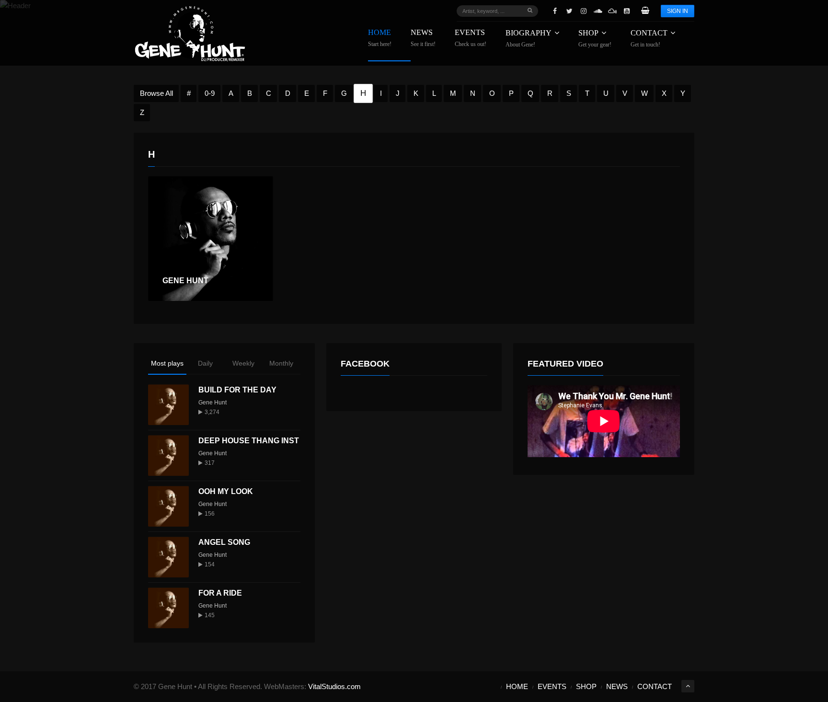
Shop (594, 38)
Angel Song (224, 542)
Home (379, 38)
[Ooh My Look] (168, 506)
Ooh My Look (225, 491)
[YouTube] (627, 11)
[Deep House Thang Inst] (168, 455)
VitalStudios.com (334, 686)
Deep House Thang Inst (248, 441)
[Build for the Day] (168, 404)
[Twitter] (569, 11)
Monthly (281, 363)
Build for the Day (237, 390)
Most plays (167, 363)
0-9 (210, 93)
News (423, 38)
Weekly (243, 363)
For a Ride (220, 593)
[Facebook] (555, 11)
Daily (205, 363)
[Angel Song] (168, 557)
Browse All (156, 93)
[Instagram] (583, 11)
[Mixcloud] (612, 11)
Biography (529, 38)
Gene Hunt (212, 402)
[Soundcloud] (598, 11)
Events (470, 38)
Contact (649, 38)
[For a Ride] (168, 607)
